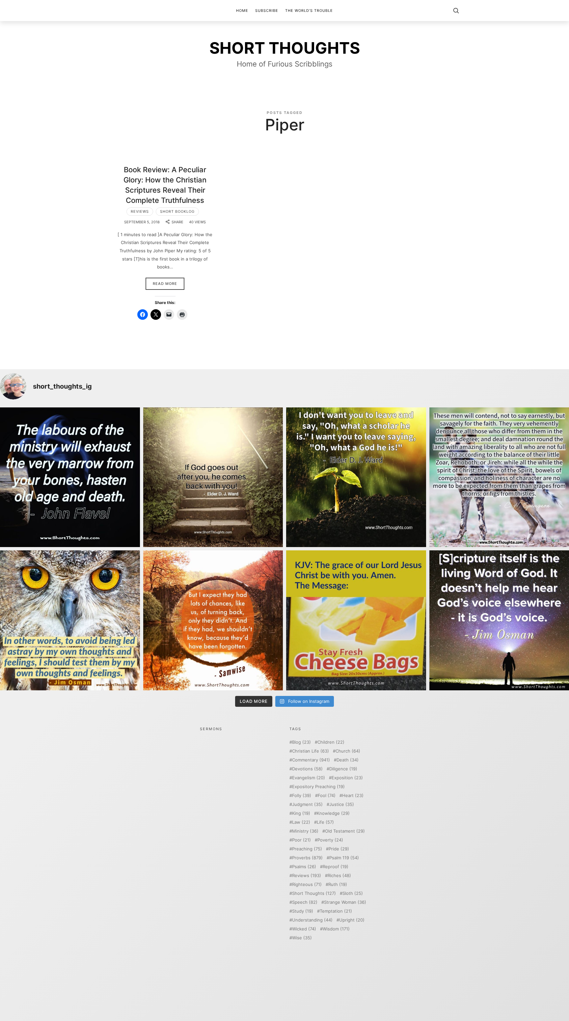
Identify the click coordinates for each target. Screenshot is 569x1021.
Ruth (337, 884)
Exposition (347, 778)
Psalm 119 (344, 858)
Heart (353, 795)
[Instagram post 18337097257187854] (213, 477)
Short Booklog (177, 211)
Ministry (305, 831)
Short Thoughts (314, 893)
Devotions (307, 769)
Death (348, 760)
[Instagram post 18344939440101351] (70, 620)
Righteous (307, 884)
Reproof (335, 867)
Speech (304, 902)
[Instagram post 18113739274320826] (356, 620)
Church (348, 751)
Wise (302, 938)
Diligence (343, 769)
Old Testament (345, 831)
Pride (339, 849)
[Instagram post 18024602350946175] (356, 477)
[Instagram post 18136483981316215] (213, 620)
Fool (327, 795)
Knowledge (333, 813)
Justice (341, 804)
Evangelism (308, 778)
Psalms (304, 867)
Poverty (330, 840)
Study (302, 911)
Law (301, 822)
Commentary (311, 760)
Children (330, 742)
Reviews (140, 211)
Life (325, 822)
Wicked (304, 929)
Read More (165, 283)
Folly (301, 795)
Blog (301, 742)
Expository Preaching (318, 787)
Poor (301, 840)
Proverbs (307, 858)
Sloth (352, 893)
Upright (352, 920)
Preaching (307, 849)
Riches (339, 875)
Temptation (336, 911)
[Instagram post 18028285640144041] (70, 477)
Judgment (307, 804)
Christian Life (310, 751)
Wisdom (336, 929)
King (301, 813)
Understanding (312, 920)
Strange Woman (345, 902)
